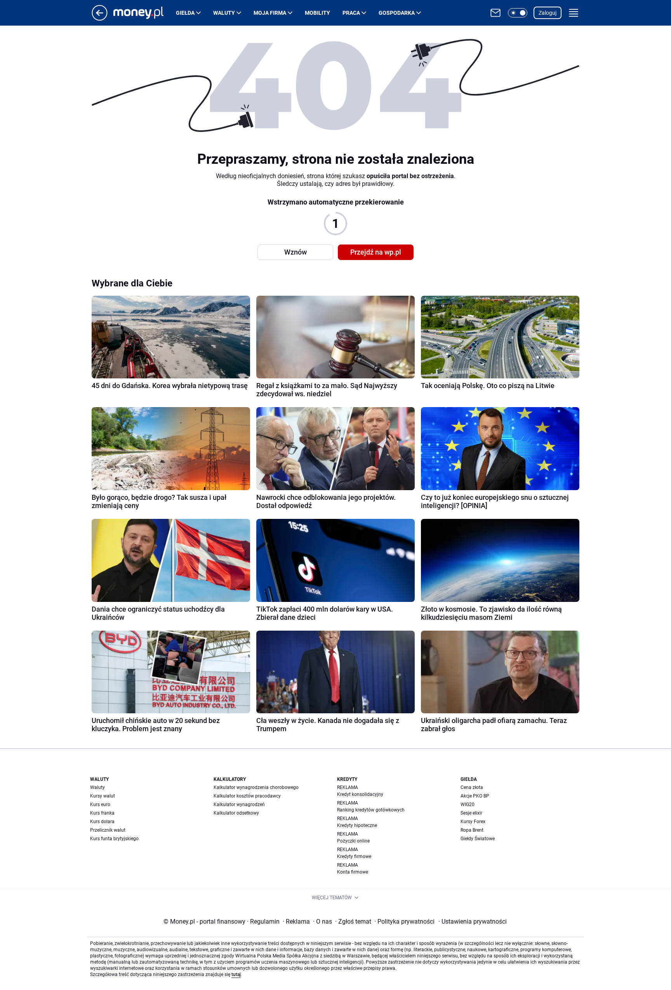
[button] (517, 12)
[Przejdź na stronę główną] (100, 18)
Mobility (317, 13)
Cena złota (472, 787)
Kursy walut (102, 796)
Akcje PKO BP (475, 796)
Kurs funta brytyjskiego (114, 838)
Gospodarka (397, 13)
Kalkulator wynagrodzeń (239, 804)
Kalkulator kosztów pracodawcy (247, 796)
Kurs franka (102, 813)
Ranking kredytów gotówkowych (371, 810)
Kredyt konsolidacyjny (360, 794)
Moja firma (270, 13)
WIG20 (468, 804)
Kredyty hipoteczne (357, 825)
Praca (351, 13)
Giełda (185, 13)
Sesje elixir (471, 813)
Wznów (295, 252)
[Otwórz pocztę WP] (495, 13)
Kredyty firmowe (354, 856)
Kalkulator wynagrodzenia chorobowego (256, 787)
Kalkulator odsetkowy (236, 813)
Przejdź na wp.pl (375, 252)
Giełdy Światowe (478, 838)
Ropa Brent (472, 830)
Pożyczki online (353, 841)
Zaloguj (547, 13)
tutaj (236, 974)
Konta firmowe (352, 872)
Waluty (224, 13)
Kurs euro (100, 804)
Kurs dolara (102, 821)
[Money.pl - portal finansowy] (144, 13)
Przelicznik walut (107, 830)
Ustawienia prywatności (472, 921)
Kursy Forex (473, 821)
